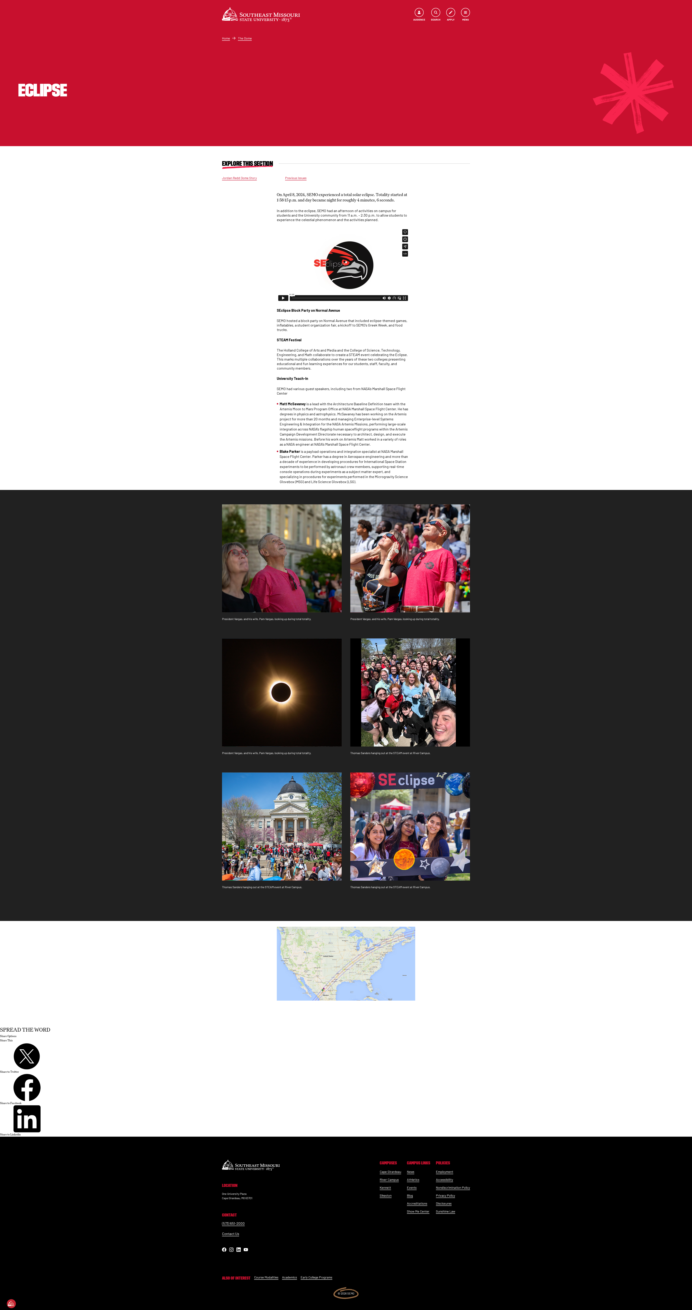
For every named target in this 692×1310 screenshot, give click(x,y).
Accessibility (444, 1180)
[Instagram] (231, 1249)
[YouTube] (246, 1249)
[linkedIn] (238, 1249)
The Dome (245, 38)
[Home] (261, 14)
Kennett (385, 1187)
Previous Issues (296, 178)
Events (412, 1187)
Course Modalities (266, 1277)
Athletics (413, 1180)
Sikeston (386, 1195)
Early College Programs (316, 1277)
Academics (289, 1277)
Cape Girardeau (390, 1172)
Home (226, 38)
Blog (410, 1195)
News (410, 1172)
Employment (444, 1172)
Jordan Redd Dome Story (239, 178)
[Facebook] (224, 1249)
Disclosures (444, 1203)
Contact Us (230, 1233)
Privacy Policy (445, 1195)
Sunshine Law (445, 1211)
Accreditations (417, 1203)
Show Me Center (418, 1211)
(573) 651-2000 (233, 1223)
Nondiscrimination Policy (453, 1187)
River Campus (389, 1180)
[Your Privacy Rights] (11, 1303)
